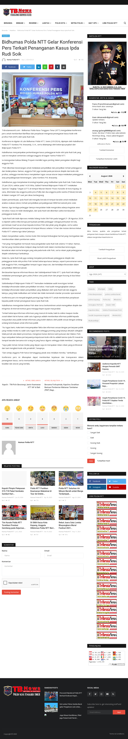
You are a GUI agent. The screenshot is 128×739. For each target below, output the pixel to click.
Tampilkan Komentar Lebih (106, 159)
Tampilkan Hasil (103, 461)
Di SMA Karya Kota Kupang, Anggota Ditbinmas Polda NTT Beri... (42, 525)
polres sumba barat (112, 294)
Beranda (8, 23)
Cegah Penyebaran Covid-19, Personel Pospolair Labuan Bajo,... (113, 383)
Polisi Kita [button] (60, 23)
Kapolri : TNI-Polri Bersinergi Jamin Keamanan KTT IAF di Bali (21, 385)
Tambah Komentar (106, 150)
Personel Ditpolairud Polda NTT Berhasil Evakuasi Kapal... (71, 694)
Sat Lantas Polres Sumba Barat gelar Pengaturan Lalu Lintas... (71, 705)
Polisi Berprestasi (95, 294)
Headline (13, 30)
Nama (4, 551)
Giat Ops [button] (92, 23)
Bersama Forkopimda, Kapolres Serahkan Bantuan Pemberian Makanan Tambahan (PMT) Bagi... (61, 387)
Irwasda (91, 289)
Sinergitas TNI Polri (95, 305)
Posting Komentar (11, 592)
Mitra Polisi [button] (77, 23)
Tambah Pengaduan (106, 249)
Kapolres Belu (93, 310)
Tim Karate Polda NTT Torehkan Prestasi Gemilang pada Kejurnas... (14, 525)
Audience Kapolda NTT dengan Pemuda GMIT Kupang (111, 366)
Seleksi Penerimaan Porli (112, 310)
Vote (91, 461)
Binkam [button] (20, 23)
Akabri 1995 (110, 305)
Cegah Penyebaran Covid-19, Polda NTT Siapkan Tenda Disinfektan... (113, 400)
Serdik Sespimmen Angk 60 (98, 315)
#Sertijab (101, 289)
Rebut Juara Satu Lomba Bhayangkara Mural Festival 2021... (70, 525)
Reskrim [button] (33, 23)
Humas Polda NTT (13, 60)
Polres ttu (106, 299)
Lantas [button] (46, 23)
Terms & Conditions (117, 734)
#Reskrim (117, 299)
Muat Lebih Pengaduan (106, 258)
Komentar (9, 545)
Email (46, 551)
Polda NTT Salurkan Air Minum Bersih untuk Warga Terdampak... (71, 491)
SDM (110, 289)
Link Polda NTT (109, 23)
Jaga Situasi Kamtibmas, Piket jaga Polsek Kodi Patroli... (70, 716)
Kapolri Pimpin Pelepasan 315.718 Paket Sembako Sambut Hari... (13, 491)
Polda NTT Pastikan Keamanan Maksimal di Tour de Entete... (41, 491)
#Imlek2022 (116, 315)
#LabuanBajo (93, 320)
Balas (115, 112)
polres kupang (94, 299)
